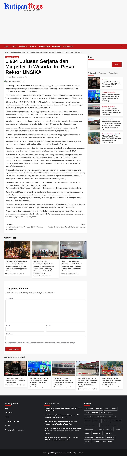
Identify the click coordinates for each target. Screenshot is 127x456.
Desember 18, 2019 (18, 77)
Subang (87, 441)
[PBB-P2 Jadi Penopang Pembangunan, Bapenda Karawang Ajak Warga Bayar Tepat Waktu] (94, 110)
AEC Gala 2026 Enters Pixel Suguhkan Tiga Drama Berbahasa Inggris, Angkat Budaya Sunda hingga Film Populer (16, 266)
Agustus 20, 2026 (41, 387)
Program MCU (97, 433)
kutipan (9, 77)
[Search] (122, 46)
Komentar (9, 298)
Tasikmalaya (96, 441)
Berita (42, 256)
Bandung (8, 256)
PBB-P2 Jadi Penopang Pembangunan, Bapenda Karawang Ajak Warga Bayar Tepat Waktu (60, 423)
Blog (6, 408)
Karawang (69, 256)
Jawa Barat (88, 417)
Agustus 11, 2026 (89, 389)
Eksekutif (95, 412)
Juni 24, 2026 (72, 273)
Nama (8, 325)
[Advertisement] (63, 29)
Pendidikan (23, 46)
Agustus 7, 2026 (17, 273)
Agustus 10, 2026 (113, 387)
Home (6, 46)
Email (48, 325)
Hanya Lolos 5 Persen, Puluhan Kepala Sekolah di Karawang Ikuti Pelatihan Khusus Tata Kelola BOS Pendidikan (72, 266)
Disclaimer (8, 412)
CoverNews (70, 453)
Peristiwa (16, 57)
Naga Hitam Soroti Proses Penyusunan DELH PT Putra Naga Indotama (111, 84)
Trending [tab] (113, 73)
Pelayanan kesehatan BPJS (108, 425)
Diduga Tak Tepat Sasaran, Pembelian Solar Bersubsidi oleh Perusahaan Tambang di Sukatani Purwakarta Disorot (111, 125)
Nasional (104, 133)
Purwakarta (105, 79)
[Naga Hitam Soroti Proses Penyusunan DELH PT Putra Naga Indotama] (94, 83)
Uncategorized (116, 133)
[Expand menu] (36, 46)
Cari (90, 57)
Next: (66, 226)
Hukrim (13, 46)
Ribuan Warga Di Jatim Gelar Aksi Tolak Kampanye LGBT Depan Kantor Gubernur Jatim (61, 439)
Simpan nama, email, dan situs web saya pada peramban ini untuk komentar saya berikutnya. (41, 342)
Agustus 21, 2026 (17, 384)
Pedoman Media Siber (12, 421)
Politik (32, 46)
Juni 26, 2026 (44, 276)
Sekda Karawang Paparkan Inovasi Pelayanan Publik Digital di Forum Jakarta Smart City (62, 416)
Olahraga (106, 421)
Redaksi (7, 425)
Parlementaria (44, 46)
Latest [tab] (92, 73)
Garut (103, 412)
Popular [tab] (102, 73)
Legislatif (88, 421)
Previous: (24, 227)
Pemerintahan (111, 92)
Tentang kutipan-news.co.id (14, 430)
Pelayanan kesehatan (91, 425)
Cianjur (114, 408)
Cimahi (87, 412)
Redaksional (68, 46)
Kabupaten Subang (100, 417)
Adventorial (56, 46)
